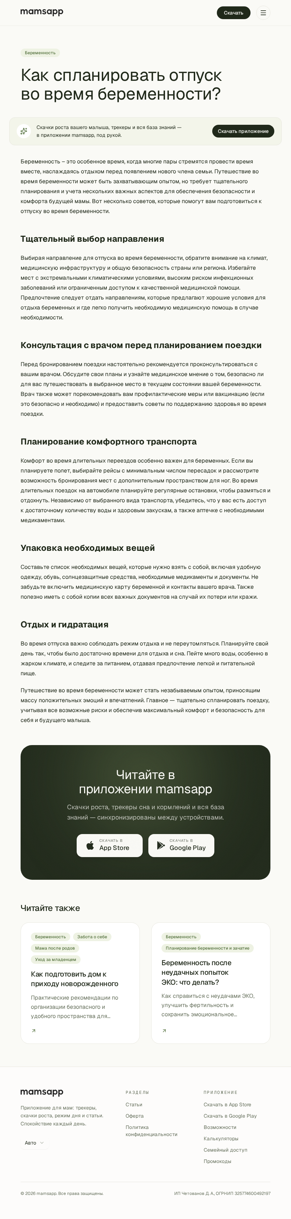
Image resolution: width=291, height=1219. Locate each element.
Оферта (135, 1116)
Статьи (134, 1104)
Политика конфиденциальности (151, 1130)
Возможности (220, 1127)
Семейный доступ (225, 1150)
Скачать (233, 13)
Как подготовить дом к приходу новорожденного (74, 979)
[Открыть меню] (263, 13)
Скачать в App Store (227, 1104)
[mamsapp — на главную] (42, 12)
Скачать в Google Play (230, 1116)
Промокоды (217, 1161)
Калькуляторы (221, 1138)
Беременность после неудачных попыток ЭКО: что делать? (196, 972)
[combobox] (35, 1142)
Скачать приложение (243, 131)
